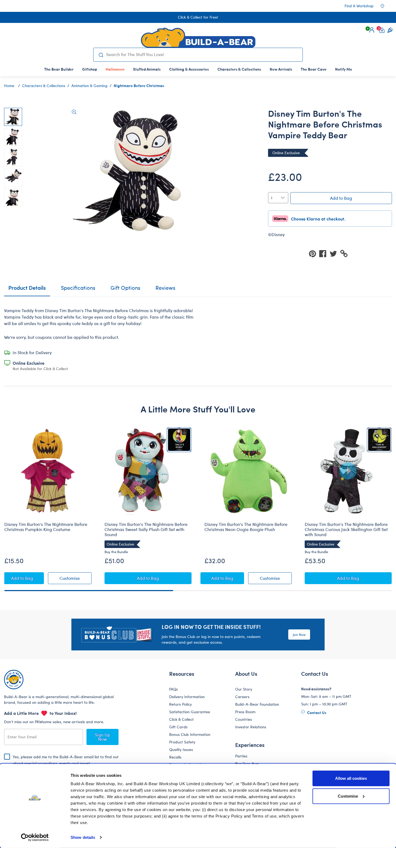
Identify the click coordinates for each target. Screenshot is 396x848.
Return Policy (180, 704)
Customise (348, 796)
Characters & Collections (43, 85)
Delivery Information (187, 696)
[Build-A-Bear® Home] (198, 38)
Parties (241, 756)
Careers (242, 696)
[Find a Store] (386, 6)
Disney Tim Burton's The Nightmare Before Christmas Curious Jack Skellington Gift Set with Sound (346, 529)
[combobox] (202, 54)
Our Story (243, 689)
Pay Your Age (247, 763)
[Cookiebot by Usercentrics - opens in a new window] (34, 837)
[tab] (78, 290)
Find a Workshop (359, 5)
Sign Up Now (102, 737)
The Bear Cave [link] (313, 69)
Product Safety (182, 741)
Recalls (175, 757)
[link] (115, 69)
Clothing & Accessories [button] (189, 69)
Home (9, 85)
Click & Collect (181, 719)
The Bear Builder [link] (59, 69)
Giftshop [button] (89, 69)
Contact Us (316, 712)
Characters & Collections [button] (239, 69)
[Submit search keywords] (101, 54)
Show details (83, 837)
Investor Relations (250, 726)
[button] (372, 30)
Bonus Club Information (189, 734)
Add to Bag (341, 198)
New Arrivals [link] (281, 69)
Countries (243, 719)
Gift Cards (178, 726)
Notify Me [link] (343, 69)
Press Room (245, 711)
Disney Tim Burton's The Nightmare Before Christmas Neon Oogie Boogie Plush (245, 527)
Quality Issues (181, 749)
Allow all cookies (351, 778)
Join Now (299, 634)
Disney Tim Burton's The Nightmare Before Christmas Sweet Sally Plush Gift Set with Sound (146, 529)
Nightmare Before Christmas (139, 85)
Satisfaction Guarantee (189, 711)
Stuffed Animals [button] (147, 69)
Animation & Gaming (89, 85)
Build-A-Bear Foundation (257, 704)
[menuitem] (59, 69)
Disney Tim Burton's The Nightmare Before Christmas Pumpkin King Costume (45, 527)
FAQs (173, 689)
